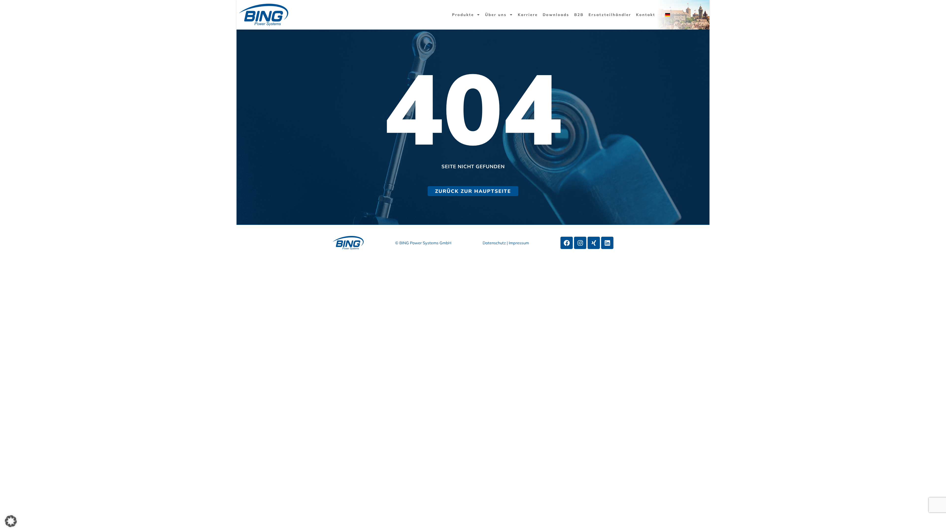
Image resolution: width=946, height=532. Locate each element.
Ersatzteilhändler (610, 14)
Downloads (556, 14)
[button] (11, 521)
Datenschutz (495, 242)
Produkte (463, 14)
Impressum (519, 242)
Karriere (528, 14)
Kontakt (645, 14)
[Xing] (594, 243)
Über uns (496, 14)
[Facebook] (566, 243)
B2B (579, 14)
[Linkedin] (607, 243)
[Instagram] (580, 243)
